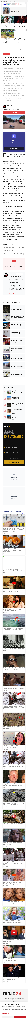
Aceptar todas (20, 1017)
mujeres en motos (18, 253)
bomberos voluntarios (9, 250)
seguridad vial (7, 253)
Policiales (8, 48)
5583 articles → (12, 293)
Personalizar (14, 1020)
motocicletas (20, 247)
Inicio (4, 48)
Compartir (15, 112)
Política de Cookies (6, 1013)
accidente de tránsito (9, 247)
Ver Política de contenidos (14, 267)
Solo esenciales (7, 1017)
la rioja (12, 244)
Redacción (12, 274)
